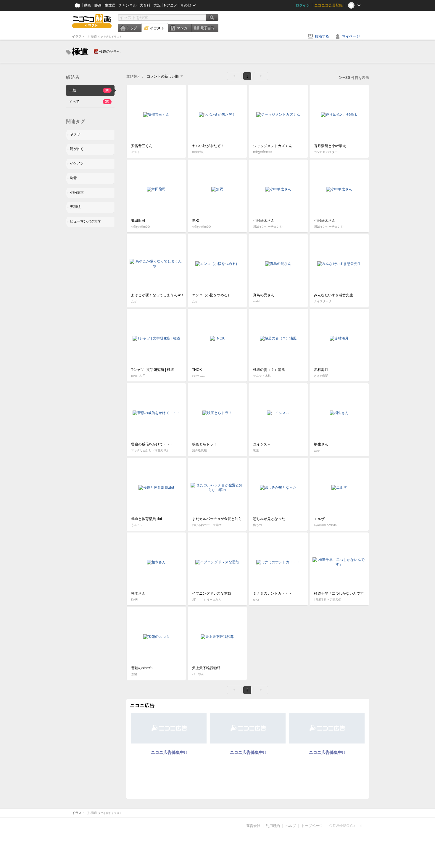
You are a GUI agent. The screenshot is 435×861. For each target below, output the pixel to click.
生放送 (110, 5)
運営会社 (253, 826)
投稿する (322, 36)
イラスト (157, 28)
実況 (157, 5)
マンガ (182, 28)
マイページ (351, 36)
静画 (98, 5)
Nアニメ (170, 5)
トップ (131, 28)
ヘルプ (290, 826)
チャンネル (127, 5)
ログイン (303, 5)
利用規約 (273, 826)
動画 (87, 5)
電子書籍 (207, 28)
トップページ (312, 826)
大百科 (145, 5)
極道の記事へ (109, 51)
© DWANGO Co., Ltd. (346, 826)
